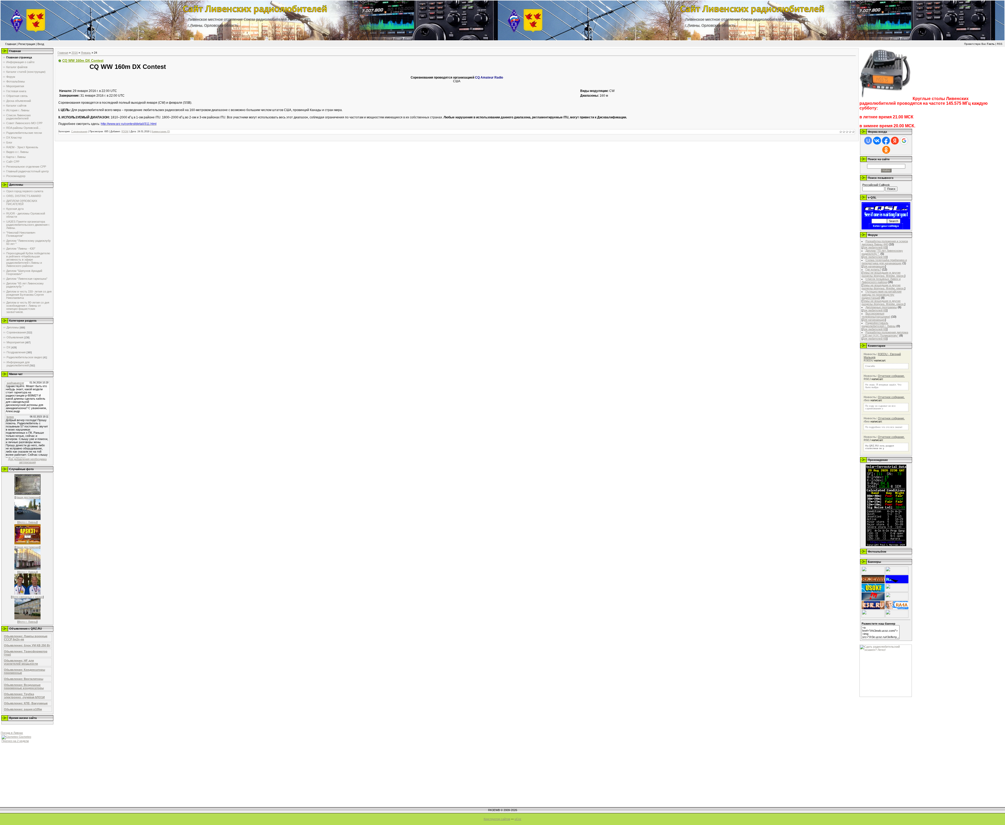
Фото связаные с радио (27, 596)
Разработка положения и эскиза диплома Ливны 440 (885, 243)
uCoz (518, 819)
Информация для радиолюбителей (18, 364)
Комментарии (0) (161, 131)
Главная (10, 44)
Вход (40, 44)
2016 (74, 52)
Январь (86, 52)
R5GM (125, 131)
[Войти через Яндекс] (895, 141)
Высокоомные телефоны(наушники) (876, 315)
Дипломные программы (881, 307)
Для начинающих (873, 266)
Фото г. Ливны (27, 522)
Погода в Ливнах (12, 732)
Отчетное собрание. (891, 375)
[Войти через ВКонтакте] (877, 141)
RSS (999, 43)
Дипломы (13, 327)
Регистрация (26, 44)
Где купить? (873, 269)
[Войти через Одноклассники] (886, 150)
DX (8, 347)
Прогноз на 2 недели (15, 740)
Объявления (15, 337)
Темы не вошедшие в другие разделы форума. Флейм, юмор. (883, 274)
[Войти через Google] (904, 140)
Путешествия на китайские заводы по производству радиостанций (882, 294)
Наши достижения (27, 497)
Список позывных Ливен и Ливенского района (881, 280)
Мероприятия (15, 342)
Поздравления (16, 352)
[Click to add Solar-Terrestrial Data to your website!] (886, 545)
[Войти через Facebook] (886, 141)
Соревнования (16, 332)
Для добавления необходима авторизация (27, 461)
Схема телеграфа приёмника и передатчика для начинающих (884, 261)
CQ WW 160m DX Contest (82, 61)
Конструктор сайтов (497, 819)
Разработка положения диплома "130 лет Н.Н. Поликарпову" (885, 334)
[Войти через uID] (868, 141)
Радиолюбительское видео (24, 357)
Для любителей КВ (874, 247)
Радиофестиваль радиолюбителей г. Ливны (879, 324)
